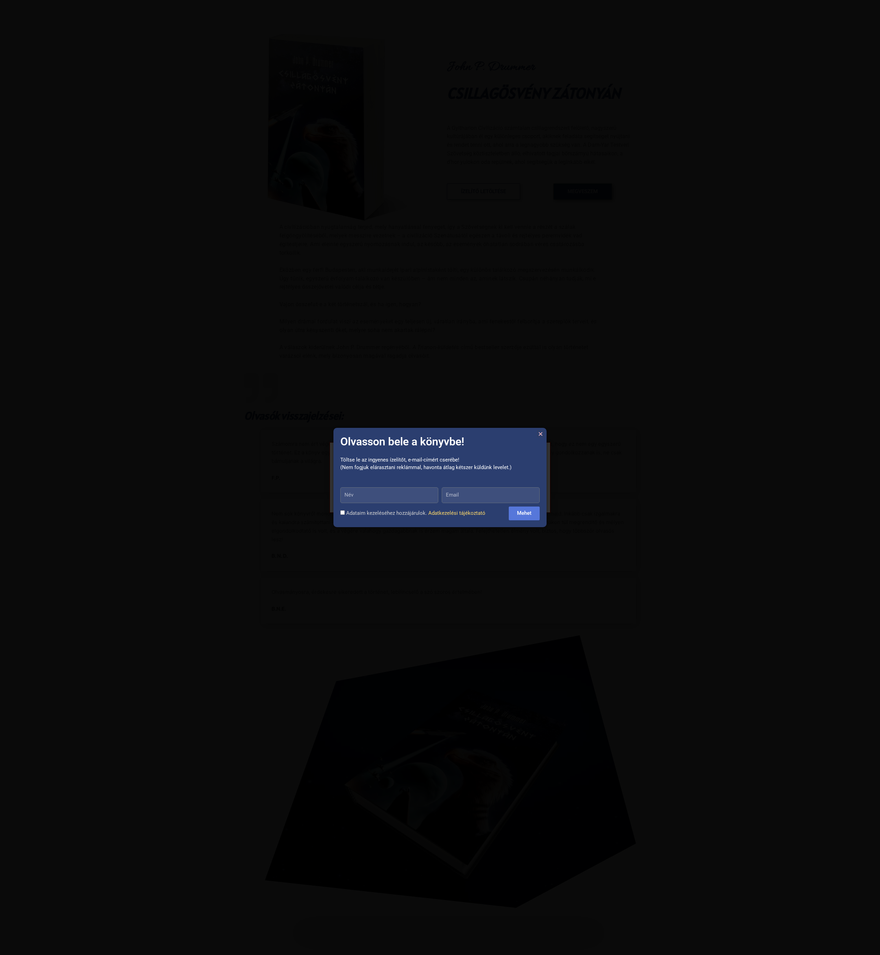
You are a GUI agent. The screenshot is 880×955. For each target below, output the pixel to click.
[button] (540, 433)
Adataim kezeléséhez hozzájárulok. (415, 513)
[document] (440, 477)
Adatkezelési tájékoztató (456, 513)
